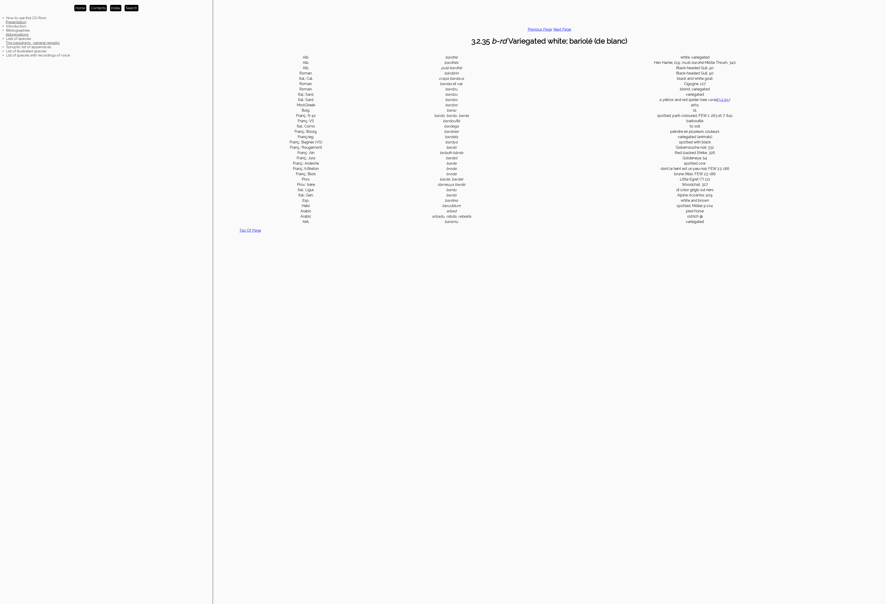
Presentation (16, 22)
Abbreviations (17, 35)
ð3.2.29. (722, 100)
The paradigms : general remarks (33, 43)
